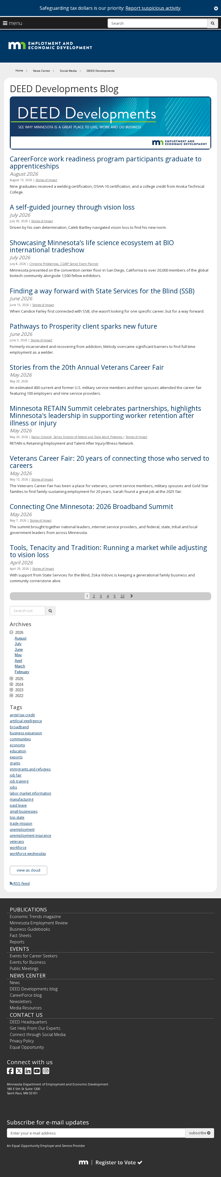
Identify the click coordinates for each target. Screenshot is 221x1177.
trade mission (21, 823)
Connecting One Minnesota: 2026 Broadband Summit (91, 506)
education (18, 751)
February (22, 672)
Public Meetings (24, 968)
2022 (18, 696)
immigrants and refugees (30, 769)
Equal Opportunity (27, 1047)
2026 (18, 632)
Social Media (68, 70)
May (18, 655)
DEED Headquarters (28, 1022)
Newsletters (21, 1001)
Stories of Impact (46, 180)
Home (19, 70)
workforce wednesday (28, 853)
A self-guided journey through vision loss (72, 207)
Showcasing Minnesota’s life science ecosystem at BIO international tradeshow (92, 246)
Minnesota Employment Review (39, 923)
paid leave (18, 805)
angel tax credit (22, 715)
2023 (18, 690)
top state (17, 817)
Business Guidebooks (30, 929)
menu (14, 23)
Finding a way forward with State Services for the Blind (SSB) (102, 290)
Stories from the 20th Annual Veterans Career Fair (87, 367)
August (20, 638)
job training (19, 781)
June (19, 649)
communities (20, 739)
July (18, 644)
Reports (17, 941)
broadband (19, 727)
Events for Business (28, 962)
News (15, 982)
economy (17, 745)
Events (19, 948)
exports (16, 757)
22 (123, 596)
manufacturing (21, 799)
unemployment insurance (30, 835)
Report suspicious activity (152, 8)
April (18, 661)
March (20, 666)
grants (15, 763)
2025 (18, 679)
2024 (18, 684)
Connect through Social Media (38, 1034)
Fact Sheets (20, 935)
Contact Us (26, 1014)
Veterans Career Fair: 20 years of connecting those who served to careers (109, 462)
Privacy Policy (22, 1041)
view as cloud (28, 870)
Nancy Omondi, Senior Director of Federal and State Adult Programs (77, 437)
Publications (28, 909)
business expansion (26, 733)
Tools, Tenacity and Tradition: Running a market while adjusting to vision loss (108, 551)
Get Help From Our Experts (35, 1028)
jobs (13, 787)
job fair (16, 775)
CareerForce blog (26, 995)
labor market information (30, 793)
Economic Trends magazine (35, 916)
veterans (17, 841)
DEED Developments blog (34, 989)
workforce (18, 847)
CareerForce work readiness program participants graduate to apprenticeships (105, 162)
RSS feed (21, 883)
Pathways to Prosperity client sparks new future (83, 326)
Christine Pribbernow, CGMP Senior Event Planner (63, 264)
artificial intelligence (26, 721)
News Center (41, 70)
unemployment (22, 829)
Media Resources (26, 1007)
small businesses (23, 811)
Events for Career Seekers (34, 956)
